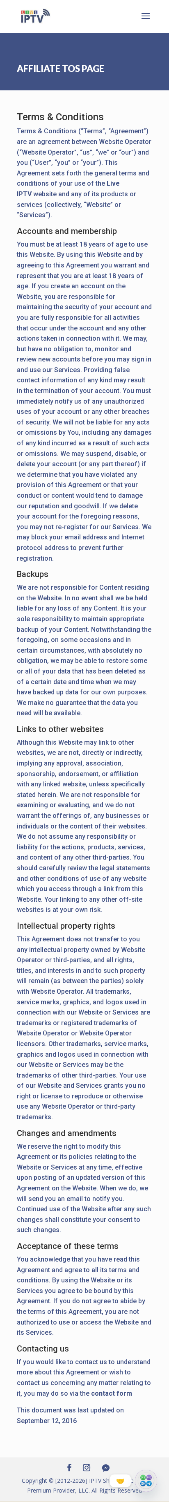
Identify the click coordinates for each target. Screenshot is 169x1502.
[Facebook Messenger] (106, 1468)
